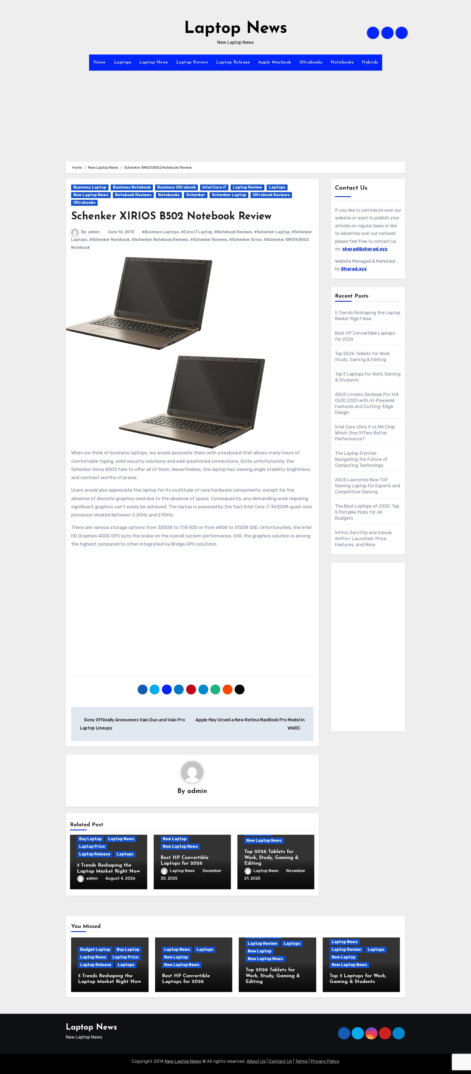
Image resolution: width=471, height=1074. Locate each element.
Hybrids (370, 62)
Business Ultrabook (176, 187)
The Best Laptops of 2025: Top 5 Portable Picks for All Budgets (367, 512)
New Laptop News (90, 195)
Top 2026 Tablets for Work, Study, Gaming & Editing (271, 857)
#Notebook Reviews (233, 232)
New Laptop (174, 839)
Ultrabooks (311, 62)
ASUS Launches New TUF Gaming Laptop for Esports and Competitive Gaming (367, 485)
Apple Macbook (274, 62)
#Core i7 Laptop (196, 232)
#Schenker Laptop (272, 232)
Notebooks (342, 62)
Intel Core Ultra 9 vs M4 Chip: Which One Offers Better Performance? (365, 432)
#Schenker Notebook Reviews (160, 239)
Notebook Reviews (133, 195)
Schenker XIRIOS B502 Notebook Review (171, 216)
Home (99, 62)
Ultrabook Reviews (271, 195)
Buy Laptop (90, 839)
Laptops (122, 62)
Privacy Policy (325, 1061)
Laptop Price (92, 846)
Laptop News (235, 29)
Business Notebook (132, 187)
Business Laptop (89, 187)
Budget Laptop (95, 949)
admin (94, 232)
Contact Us (280, 1061)
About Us (256, 1061)
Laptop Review (192, 62)
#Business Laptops (160, 232)
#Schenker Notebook (109, 239)
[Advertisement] (235, 123)
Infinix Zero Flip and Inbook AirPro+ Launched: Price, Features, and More (363, 538)
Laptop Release (233, 62)
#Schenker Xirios (245, 239)
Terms (301, 1061)
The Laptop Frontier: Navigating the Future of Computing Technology (361, 459)
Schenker (195, 195)
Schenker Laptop (229, 195)
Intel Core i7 (214, 187)
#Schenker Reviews (208, 239)
